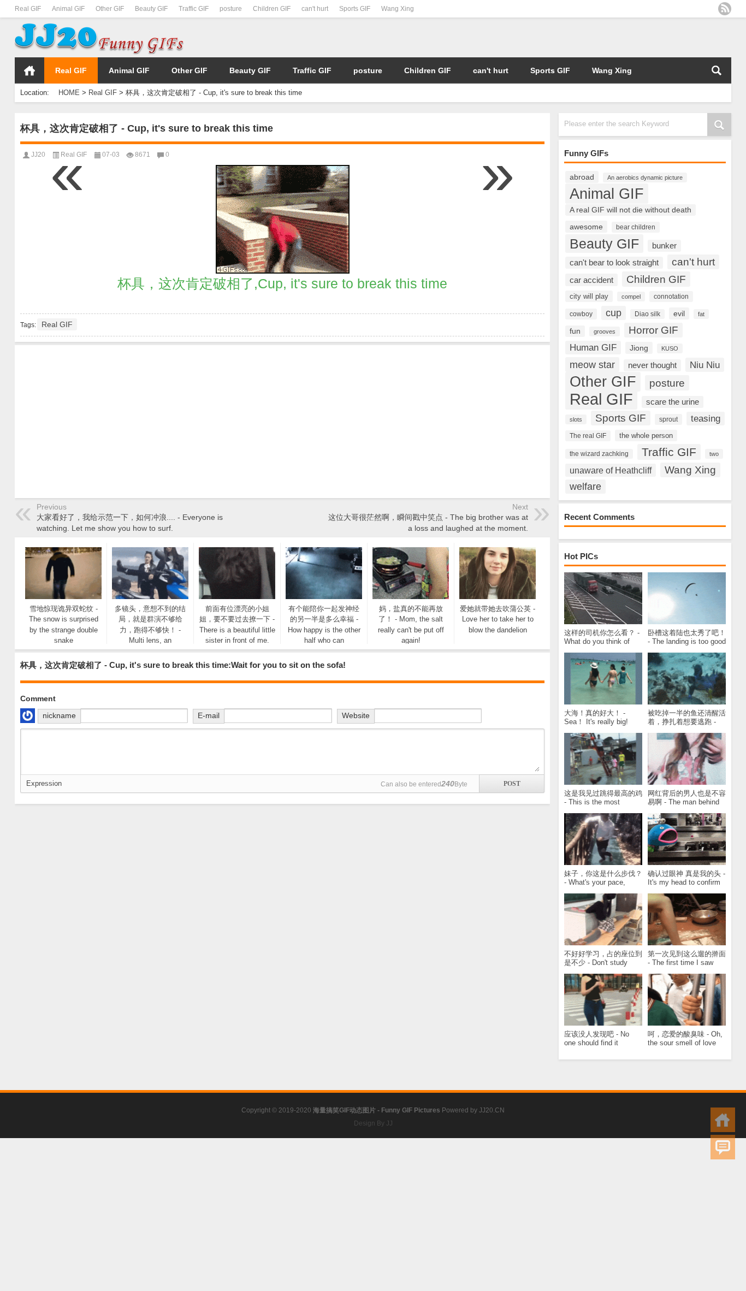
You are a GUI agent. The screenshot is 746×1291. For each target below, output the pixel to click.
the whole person (646, 435)
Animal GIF (68, 9)
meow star (592, 364)
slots (576, 419)
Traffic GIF (194, 9)
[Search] (716, 70)
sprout (668, 419)
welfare (585, 486)
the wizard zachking (599, 454)
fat (701, 314)
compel (631, 296)
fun (575, 331)
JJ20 (38, 154)
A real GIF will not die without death (630, 210)
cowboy (581, 314)
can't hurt (314, 9)
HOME (29, 70)
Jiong (639, 348)
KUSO (669, 348)
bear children (635, 227)
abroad (582, 177)
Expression (44, 783)
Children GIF (272, 9)
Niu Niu (705, 364)
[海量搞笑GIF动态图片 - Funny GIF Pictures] (99, 25)
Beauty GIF (151, 9)
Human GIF (593, 347)
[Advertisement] (603, 37)
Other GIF (110, 9)
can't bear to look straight (614, 262)
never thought (652, 365)
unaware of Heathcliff (611, 470)
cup (613, 312)
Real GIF (28, 9)
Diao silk (647, 314)
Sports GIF (354, 9)
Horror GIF (653, 330)
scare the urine (672, 402)
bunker (664, 245)
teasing (705, 418)
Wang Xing (397, 9)
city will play (589, 296)
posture (231, 9)
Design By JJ (373, 1123)
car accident (591, 280)
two (714, 454)
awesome (586, 226)
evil (679, 313)
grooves (604, 331)
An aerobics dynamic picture (645, 177)
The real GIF (588, 436)
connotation (671, 296)
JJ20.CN (492, 1110)
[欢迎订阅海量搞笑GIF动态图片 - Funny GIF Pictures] (724, 8)
